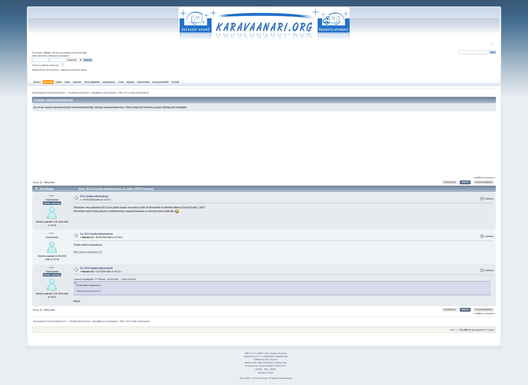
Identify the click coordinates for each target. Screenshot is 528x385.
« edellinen (478, 177)
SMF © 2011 (263, 353)
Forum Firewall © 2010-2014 (272, 366)
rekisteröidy (80, 52)
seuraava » (489, 177)
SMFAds (258, 359)
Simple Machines (279, 353)
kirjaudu (67, 52)
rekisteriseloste (264, 4)
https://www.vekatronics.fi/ (87, 252)
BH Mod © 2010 (265, 373)
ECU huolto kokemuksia (94, 196)
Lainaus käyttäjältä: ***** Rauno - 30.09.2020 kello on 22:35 (105, 279)
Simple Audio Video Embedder (258, 362)
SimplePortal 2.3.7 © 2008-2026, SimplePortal (266, 356)
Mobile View (281, 362)
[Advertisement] (264, 142)
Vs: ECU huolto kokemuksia (96, 233)
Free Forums (271, 359)
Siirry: (452, 330)
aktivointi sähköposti (48, 55)
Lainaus (489, 198)
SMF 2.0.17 (250, 353)
